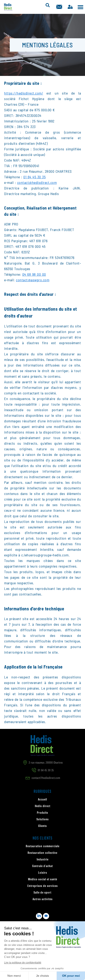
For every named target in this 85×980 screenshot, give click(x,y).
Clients (42, 826)
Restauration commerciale (42, 846)
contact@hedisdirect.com (37, 182)
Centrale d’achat (42, 866)
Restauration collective (42, 853)
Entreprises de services (42, 886)
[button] (80, 7)
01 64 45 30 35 (34, 177)
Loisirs (42, 872)
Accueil (42, 799)
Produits (42, 812)
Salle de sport (42, 892)
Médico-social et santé (42, 879)
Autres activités (43, 899)
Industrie (42, 859)
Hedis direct (42, 806)
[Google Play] (46, 916)
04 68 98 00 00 (34, 274)
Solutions (43, 819)
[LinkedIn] (39, 916)
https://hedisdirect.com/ (23, 93)
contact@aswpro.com (32, 280)
